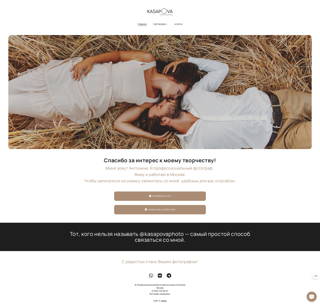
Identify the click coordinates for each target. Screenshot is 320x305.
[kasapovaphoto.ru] (160, 11)
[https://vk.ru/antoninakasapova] (160, 275)
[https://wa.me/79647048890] (151, 275)
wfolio (164, 301)
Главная (142, 24)
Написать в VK (161, 196)
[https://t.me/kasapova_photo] (169, 275)
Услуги (178, 24)
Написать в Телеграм (161, 210)
